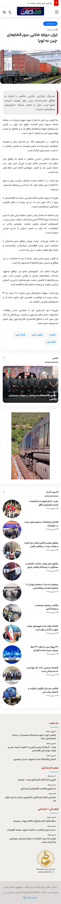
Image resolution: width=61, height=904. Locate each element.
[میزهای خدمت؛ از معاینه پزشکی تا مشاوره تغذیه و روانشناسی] (12, 592)
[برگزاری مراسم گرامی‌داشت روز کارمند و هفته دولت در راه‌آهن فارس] (12, 550)
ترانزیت (52, 335)
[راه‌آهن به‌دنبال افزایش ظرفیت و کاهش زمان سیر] (12, 696)
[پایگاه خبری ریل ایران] (30, 12)
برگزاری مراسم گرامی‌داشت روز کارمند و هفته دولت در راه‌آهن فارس (41, 544)
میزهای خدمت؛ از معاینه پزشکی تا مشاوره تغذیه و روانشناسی (42, 586)
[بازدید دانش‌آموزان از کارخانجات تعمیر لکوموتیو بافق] (12, 509)
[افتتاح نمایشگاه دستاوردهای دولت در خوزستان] (12, 530)
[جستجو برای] (4, 13)
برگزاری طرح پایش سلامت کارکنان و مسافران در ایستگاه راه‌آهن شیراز (42, 565)
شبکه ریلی (20, 335)
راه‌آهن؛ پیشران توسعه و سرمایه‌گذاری (46, 607)
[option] (30, 384)
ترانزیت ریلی (37, 335)
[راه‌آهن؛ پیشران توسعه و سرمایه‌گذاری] (12, 613)
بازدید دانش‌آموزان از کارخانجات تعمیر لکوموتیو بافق (43, 503)
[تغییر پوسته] (10, 13)
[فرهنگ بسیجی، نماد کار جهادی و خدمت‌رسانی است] (12, 675)
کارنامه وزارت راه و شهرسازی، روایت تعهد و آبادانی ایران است (42, 627)
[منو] (56, 13)
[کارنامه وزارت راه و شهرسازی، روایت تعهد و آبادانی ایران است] (12, 634)
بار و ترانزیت (50, 23)
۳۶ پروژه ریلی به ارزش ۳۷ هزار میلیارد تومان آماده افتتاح (44, 648)
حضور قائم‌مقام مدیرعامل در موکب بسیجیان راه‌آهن (33, 397)
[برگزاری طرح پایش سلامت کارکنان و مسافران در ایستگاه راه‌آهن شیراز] (12, 571)
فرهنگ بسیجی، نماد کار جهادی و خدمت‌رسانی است (42, 669)
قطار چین (51, 342)
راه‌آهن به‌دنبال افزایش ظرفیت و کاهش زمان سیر (43, 690)
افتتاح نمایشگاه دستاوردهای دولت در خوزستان (41, 523)
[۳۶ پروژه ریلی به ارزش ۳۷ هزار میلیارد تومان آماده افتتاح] (12, 654)
